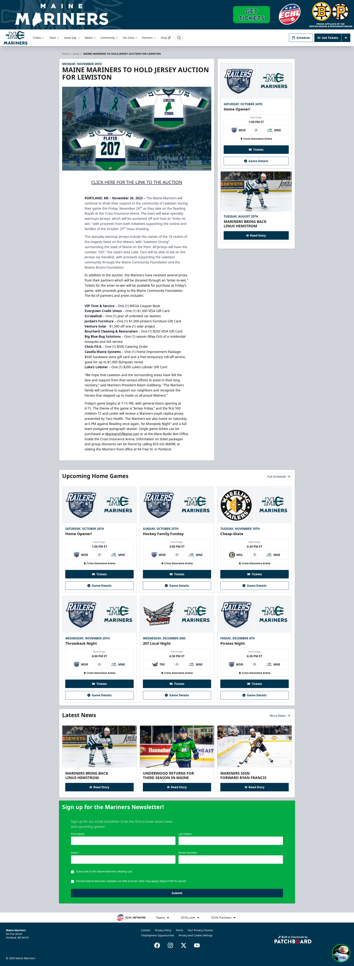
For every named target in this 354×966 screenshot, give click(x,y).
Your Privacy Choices (200, 930)
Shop (164, 37)
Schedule (303, 38)
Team (52, 37)
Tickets (37, 37)
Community (107, 37)
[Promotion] (177, 14)
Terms (179, 930)
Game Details (258, 161)
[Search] (179, 38)
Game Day (70, 37)
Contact (145, 930)
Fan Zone (128, 37)
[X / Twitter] (183, 945)
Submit (177, 893)
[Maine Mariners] (15, 38)
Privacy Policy (163, 930)
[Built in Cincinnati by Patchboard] (293, 940)
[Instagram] (170, 945)
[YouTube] (197, 945)
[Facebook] (157, 945)
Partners (147, 37)
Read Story (258, 235)
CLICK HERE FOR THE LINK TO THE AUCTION (136, 182)
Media (88, 37)
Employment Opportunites (157, 935)
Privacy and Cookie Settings (196, 935)
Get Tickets (330, 38)
